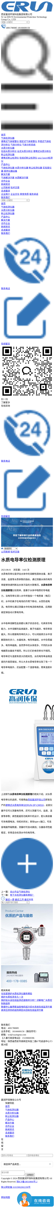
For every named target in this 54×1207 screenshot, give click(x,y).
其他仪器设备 (10, 171)
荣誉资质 (24, 194)
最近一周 (10, 899)
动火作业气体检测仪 (20, 892)
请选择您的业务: (9, 1159)
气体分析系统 (28, 145)
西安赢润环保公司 (36, 800)
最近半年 (28, 899)
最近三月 (19, 899)
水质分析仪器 (7, 148)
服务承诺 (33, 194)
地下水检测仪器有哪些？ (22, 895)
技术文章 (15, 187)
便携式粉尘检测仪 (10, 158)
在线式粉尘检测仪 (28, 158)
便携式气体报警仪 (10, 141)
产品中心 (5, 164)
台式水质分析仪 (25, 151)
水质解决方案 (21, 177)
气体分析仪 (16, 145)
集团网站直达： (11, 1140)
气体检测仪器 (7, 138)
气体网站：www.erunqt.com (16, 1148)
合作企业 (5, 181)
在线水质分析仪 (9, 151)
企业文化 (15, 194)
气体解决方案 (7, 177)
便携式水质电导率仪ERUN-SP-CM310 (25, 805)
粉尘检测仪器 (7, 154)
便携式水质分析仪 (42, 151)
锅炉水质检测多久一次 (12, 997)
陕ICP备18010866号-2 (27, 1181)
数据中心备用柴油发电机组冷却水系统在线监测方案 (26, 1007)
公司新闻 (5, 187)
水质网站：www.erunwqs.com (17, 1144)
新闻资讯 (5, 184)
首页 (3, 135)
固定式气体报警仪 (28, 141)
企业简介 (5, 194)
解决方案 (5, 174)
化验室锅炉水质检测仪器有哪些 (16, 993)
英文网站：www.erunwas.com (17, 1152)
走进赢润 (5, 191)
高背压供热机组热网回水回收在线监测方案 (22, 1010)
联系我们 (5, 197)
